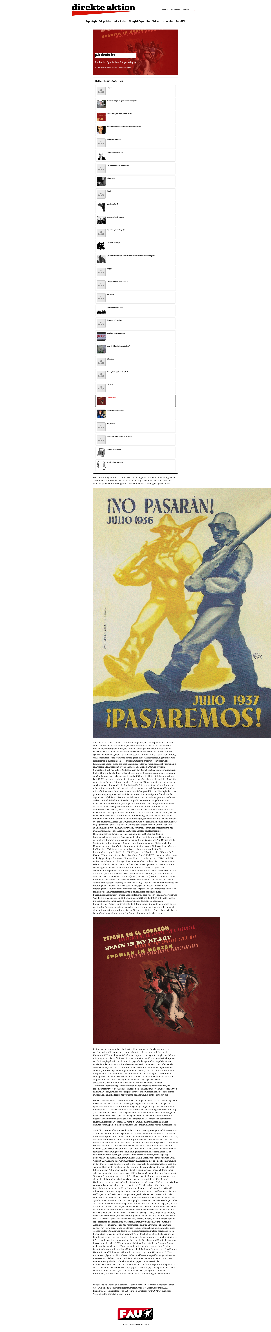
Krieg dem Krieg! (111, 423)
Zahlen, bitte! (110, 359)
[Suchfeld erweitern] (195, 9)
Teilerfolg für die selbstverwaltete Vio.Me (117, 372)
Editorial (109, 88)
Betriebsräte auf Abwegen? (114, 449)
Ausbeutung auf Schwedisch (114, 320)
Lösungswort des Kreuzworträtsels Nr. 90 (117, 281)
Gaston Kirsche (117, 68)
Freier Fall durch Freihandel (114, 139)
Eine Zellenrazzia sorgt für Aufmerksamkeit (118, 165)
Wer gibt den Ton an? (112, 204)
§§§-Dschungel (110, 294)
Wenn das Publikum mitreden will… (116, 410)
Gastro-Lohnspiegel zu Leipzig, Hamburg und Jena (119, 114)
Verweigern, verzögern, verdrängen (116, 333)
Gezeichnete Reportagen (113, 243)
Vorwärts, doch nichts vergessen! (115, 217)
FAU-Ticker (110, 385)
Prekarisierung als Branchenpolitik (116, 230)
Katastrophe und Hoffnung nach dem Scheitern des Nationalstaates (124, 126)
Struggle (109, 268)
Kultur (128, 68)
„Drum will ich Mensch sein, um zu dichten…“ (118, 346)
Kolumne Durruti (111, 178)
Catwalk (109, 191)
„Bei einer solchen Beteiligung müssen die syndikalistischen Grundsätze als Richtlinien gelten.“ (131, 256)
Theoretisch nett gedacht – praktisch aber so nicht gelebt (122, 101)
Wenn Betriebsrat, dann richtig (115, 462)
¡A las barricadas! (111, 398)
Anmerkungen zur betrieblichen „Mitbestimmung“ (120, 436)
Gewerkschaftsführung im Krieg (115, 152)
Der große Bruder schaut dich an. (115, 307)
